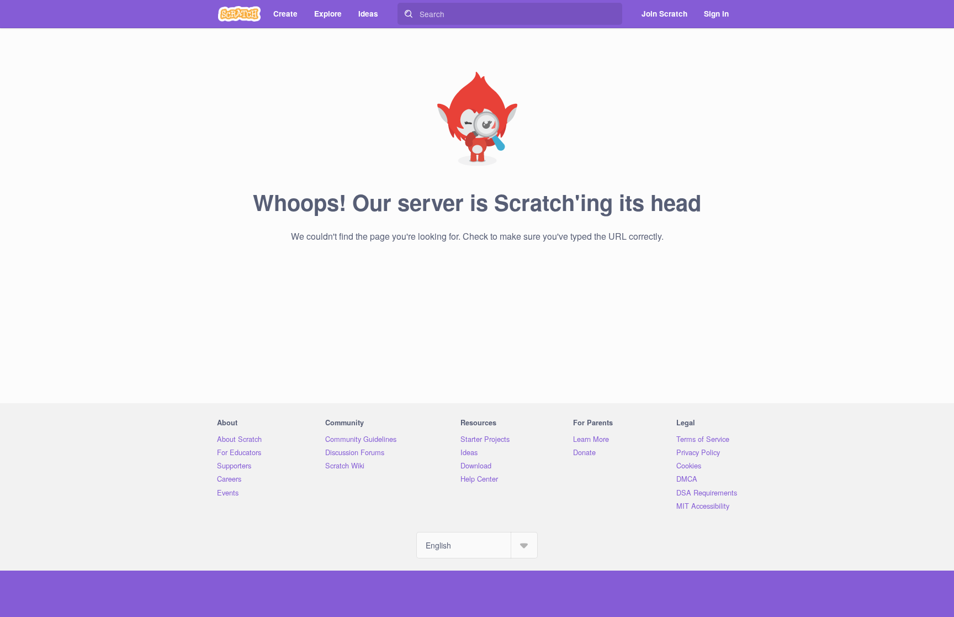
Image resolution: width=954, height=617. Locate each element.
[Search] (409, 14)
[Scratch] (239, 14)
